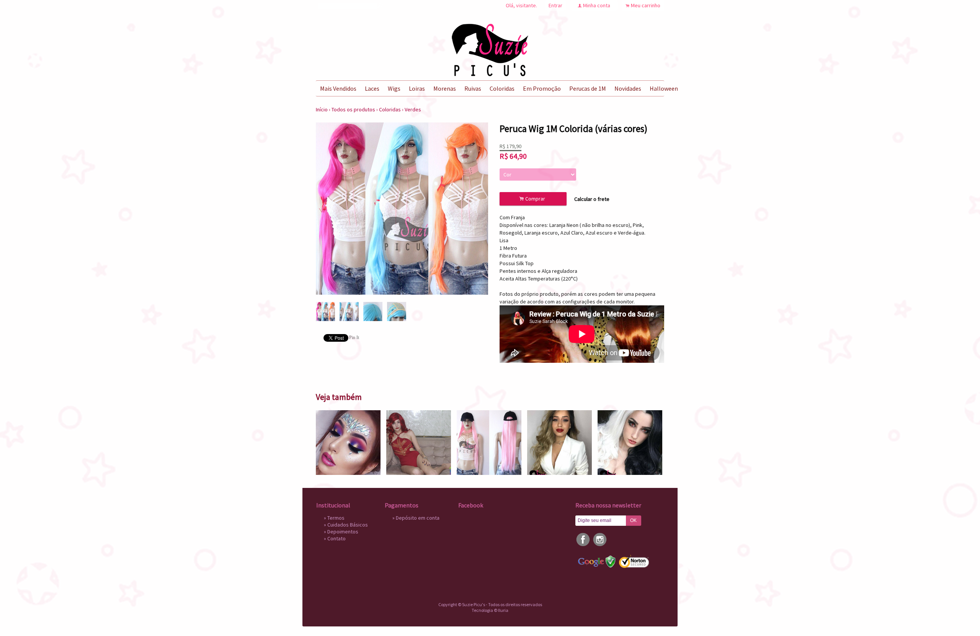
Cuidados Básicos (347, 524)
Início (322, 109)
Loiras (417, 88)
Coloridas (502, 88)
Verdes (413, 109)
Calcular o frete (591, 199)
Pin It (354, 337)
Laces (372, 88)
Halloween (664, 88)
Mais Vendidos (338, 88)
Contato (336, 538)
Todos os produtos (353, 109)
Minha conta (596, 5)
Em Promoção (542, 88)
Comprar (533, 198)
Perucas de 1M (587, 88)
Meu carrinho (645, 5)
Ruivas (472, 88)
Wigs (394, 88)
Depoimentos (342, 531)
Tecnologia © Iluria (490, 610)
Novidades (627, 88)
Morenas (444, 88)
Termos (336, 517)
